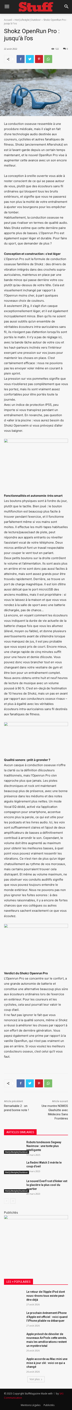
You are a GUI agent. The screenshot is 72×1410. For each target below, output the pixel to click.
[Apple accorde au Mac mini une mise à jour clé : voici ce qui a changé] (13, 1364)
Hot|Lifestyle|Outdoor (28, 20)
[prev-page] (6, 1201)
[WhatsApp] (48, 59)
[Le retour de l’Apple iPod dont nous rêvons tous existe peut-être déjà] (13, 1296)
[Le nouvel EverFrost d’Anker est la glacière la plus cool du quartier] (13, 1186)
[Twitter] (30, 59)
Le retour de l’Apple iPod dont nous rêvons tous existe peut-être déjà (45, 1295)
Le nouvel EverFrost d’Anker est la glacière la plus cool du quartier (46, 1184)
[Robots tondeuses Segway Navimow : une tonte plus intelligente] (13, 1147)
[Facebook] (21, 59)
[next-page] (12, 1201)
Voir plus (35, 1379)
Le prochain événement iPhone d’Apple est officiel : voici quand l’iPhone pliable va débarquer (47, 1316)
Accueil (8, 20)
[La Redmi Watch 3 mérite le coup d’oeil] (13, 1167)
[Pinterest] (39, 59)
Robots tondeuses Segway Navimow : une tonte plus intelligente (43, 1146)
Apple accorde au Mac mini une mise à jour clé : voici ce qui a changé (46, 1362)
